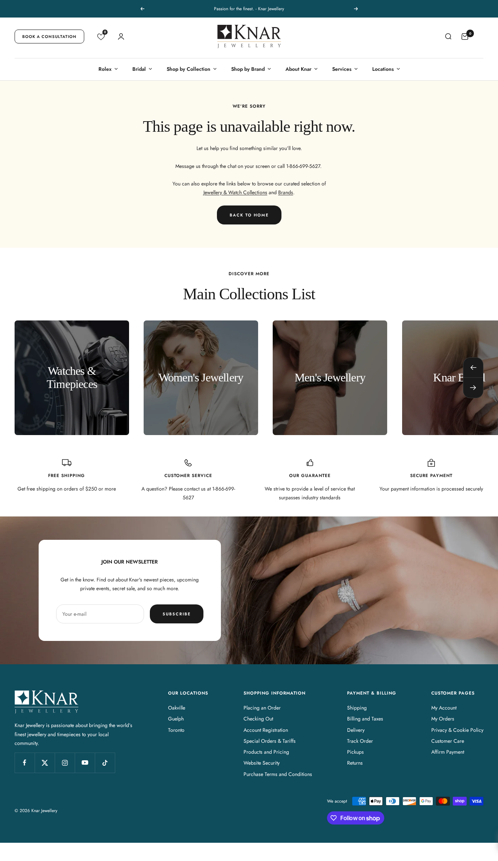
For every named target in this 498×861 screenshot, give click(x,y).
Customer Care (447, 741)
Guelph (176, 718)
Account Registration (266, 730)
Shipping (357, 707)
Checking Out (258, 718)
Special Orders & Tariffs (270, 741)
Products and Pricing (266, 752)
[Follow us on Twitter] (45, 763)
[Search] (448, 36)
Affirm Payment (447, 752)
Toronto (176, 730)
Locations (383, 69)
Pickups (355, 752)
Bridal (139, 69)
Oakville (176, 707)
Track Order (360, 741)
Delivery (356, 730)
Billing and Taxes (365, 718)
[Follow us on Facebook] (25, 763)
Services (341, 69)
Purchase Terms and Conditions (278, 774)
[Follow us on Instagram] (65, 763)
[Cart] (465, 36)
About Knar (298, 69)
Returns (355, 762)
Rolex (105, 69)
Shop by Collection (188, 69)
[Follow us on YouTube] (85, 763)
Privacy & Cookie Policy (457, 730)
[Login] (121, 36)
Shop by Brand (248, 69)
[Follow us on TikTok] (105, 763)
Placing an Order (262, 707)
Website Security (262, 762)
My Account (443, 707)
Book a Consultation (49, 36)
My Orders (442, 718)
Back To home (249, 215)
